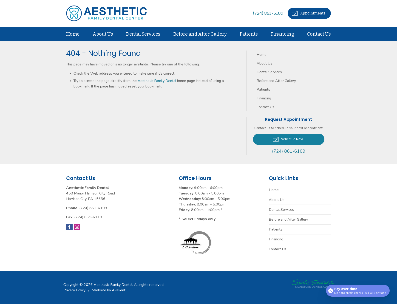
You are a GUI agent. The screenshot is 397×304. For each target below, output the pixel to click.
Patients (249, 34)
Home (72, 34)
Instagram (77, 227)
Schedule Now (292, 139)
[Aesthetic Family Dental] (106, 13)
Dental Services (143, 34)
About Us (103, 34)
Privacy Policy (74, 290)
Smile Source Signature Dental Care (313, 283)
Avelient (118, 290)
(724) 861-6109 (268, 13)
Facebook (69, 227)
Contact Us (319, 34)
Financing (282, 34)
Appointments (312, 13)
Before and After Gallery (200, 34)
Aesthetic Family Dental (157, 80)
